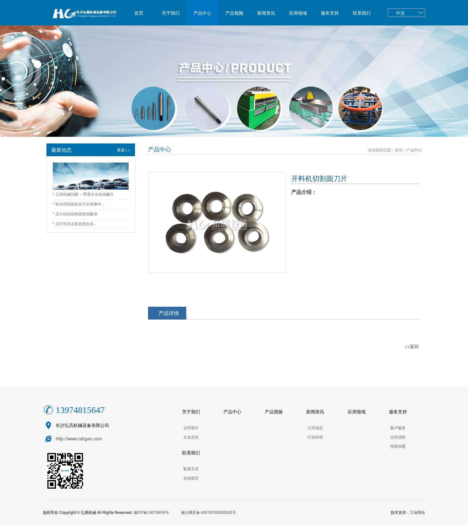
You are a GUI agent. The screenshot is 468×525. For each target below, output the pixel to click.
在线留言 (191, 478)
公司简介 (191, 427)
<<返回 (412, 346)
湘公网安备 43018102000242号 (208, 512)
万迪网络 (417, 512)
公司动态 (315, 427)
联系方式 (191, 468)
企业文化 (191, 437)
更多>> (123, 150)
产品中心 (202, 13)
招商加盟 (398, 446)
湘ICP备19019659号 (151, 512)
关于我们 (171, 13)
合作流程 (398, 437)
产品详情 (169, 313)
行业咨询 (315, 437)
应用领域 (298, 13)
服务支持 (330, 13)
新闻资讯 (266, 13)
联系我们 (362, 13)
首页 (138, 13)
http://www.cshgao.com (79, 438)
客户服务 (398, 427)
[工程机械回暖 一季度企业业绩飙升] (91, 176)
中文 (400, 13)
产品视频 (234, 13)
